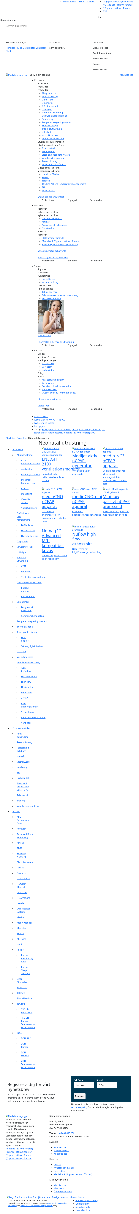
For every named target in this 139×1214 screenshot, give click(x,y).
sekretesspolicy (79, 1107)
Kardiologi (22, 767)
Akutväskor (27, 469)
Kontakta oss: (49, 419)
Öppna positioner (63, 1191)
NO (118, 4)
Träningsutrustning (52, 128)
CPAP (23, 566)
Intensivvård (48, 148)
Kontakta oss (48, 279)
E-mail (100, 1080)
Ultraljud (46, 132)
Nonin (20, 944)
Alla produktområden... (54, 164)
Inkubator (26, 571)
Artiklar (46, 221)
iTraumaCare (23, 897)
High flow (26, 681)
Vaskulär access (50, 135)
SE (56, 429)
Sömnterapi (48, 119)
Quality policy (82, 1203)
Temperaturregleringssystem (57, 122)
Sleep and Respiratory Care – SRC (23, 786)
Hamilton (10, 47)
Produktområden (21, 728)
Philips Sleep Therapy (25, 970)
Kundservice (69, 1)
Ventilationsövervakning (33, 577)
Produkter (22, 438)
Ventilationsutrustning (53, 138)
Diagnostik (47, 102)
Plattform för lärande (53, 237)
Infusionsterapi (50, 106)
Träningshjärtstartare (32, 646)
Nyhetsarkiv (48, 228)
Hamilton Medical (51, 174)
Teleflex (46, 180)
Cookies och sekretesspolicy (56, 386)
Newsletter (59, 1171)
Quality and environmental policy (59, 392)
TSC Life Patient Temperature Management (64, 183)
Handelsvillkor (49, 389)
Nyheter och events (52, 218)
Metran (20, 933)
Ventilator (41, 47)
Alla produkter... (50, 93)
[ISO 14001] (6, 1196)
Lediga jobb (48, 370)
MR (18, 772)
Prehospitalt (48, 151)
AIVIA (19, 848)
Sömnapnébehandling (32, 615)
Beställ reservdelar (51, 298)
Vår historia (48, 363)
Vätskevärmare (29, 507)
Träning (21, 800)
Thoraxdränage (50, 125)
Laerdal (20, 903)
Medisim (21, 928)
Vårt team (47, 366)
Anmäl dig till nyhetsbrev (54, 224)
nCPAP (24, 698)
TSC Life (21, 1003)
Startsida (10, 438)
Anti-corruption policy (53, 379)
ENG (105, 11)
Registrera (79, 1096)
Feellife (20, 867)
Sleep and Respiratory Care (56, 154)
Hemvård (21, 756)
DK (118, 1)
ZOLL (44, 187)
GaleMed (21, 873)
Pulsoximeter (28, 596)
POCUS (25, 488)
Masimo (21, 917)
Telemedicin (23, 795)
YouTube (60, 244)
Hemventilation (29, 676)
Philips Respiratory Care (27, 958)
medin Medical (24, 922)
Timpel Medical (24, 998)
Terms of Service (36, 1206)
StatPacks (22, 987)
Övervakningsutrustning (54, 115)
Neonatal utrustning (52, 112)
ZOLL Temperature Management (28, 1064)
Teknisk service (49, 291)
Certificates (48, 382)
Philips (45, 177)
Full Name (78, 1080)
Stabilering (26, 493)
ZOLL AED (26, 1038)
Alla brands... (48, 190)
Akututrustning (50, 96)
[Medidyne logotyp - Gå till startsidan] (16, 75)
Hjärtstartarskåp (29, 535)
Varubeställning (50, 282)
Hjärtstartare (28, 530)
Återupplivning (49, 161)
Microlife (21, 938)
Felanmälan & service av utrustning (60, 295)
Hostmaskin (27, 687)
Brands (16, 811)
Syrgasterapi (27, 712)
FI (117, 8)
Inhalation (26, 692)
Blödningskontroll (30, 474)
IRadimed (22, 892)
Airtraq (20, 842)
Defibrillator (29, 47)
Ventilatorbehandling (53, 158)
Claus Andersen (25, 862)
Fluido (19, 47)
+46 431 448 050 (87, 1)
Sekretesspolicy (83, 1206)
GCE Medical (23, 878)
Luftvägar (47, 109)
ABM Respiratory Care (23, 820)
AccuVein (21, 828)
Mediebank (61, 241)
